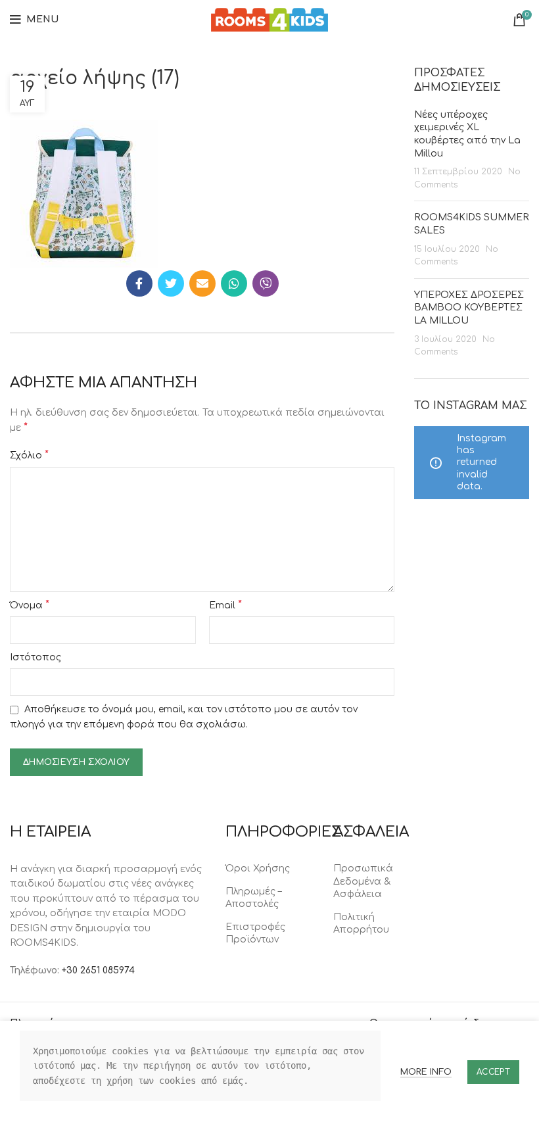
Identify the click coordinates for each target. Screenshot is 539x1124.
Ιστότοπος (35, 657)
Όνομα (29, 605)
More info (426, 1072)
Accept (493, 1072)
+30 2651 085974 (98, 970)
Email (225, 605)
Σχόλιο (29, 455)
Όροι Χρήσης (257, 868)
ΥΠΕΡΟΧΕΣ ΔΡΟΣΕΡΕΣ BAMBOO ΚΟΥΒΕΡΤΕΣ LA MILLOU (469, 308)
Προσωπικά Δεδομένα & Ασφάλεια (363, 881)
